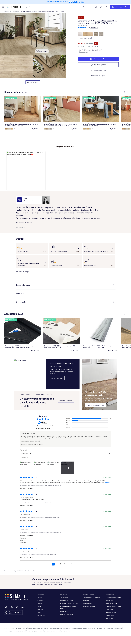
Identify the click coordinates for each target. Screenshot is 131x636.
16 (77, 564)
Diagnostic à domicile (66, 614)
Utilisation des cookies (64, 631)
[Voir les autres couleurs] (106, 34)
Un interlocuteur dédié (66, 600)
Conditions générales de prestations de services (83, 628)
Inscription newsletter (89, 606)
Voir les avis (94, 28)
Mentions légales (8, 631)
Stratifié (40, 603)
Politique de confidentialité (38, 631)
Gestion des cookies (51, 631)
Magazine (86, 600)
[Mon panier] (106, 6)
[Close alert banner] (130, 2)
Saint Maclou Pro (111, 612)
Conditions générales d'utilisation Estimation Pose (109, 628)
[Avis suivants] (81, 564)
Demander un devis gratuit (113, 598)
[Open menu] (3, 7)
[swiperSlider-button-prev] (119, 92)
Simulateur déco (87, 603)
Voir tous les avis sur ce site (42, 428)
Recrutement (109, 618)
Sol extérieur (41, 615)
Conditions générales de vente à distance (60, 628)
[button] (26, 170)
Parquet (40, 598)
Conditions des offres (21, 628)
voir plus (107, 482)
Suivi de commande (111, 603)
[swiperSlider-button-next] (124, 92)
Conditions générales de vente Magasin (38, 628)
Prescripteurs (109, 609)
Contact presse (110, 615)
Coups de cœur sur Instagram (91, 598)
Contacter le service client (113, 606)
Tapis (39, 612)
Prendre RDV (109, 600)
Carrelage (40, 600)
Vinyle (39, 606)
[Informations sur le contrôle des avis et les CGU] (53, 426)
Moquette (40, 609)
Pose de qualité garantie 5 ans (69, 603)
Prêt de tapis (63, 611)
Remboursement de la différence (22, 631)
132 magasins (64, 598)
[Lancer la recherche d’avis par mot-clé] (110, 458)
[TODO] (39, 441)
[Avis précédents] (49, 563)
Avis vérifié (108, 477)
